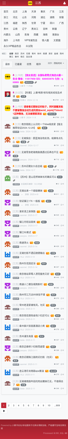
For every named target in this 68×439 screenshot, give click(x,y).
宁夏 (43, 23)
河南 (33, 17)
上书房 (16, 40)
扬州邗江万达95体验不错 (32, 294)
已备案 (18, 64)
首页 (6, 11)
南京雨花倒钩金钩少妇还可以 (34, 315)
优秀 (29, 64)
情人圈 (45, 40)
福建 (15, 23)
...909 (57, 405)
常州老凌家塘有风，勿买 (32, 304)
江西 (6, 23)
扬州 (62, 53)
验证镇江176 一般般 (29, 200)
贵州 (6, 28)
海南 (45, 34)
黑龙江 (34, 28)
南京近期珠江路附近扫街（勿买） (36, 357)
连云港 (29, 56)
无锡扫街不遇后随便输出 (32, 252)
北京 (15, 11)
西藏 (36, 34)
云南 (15, 28)
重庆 (43, 11)
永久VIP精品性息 (12, 46)
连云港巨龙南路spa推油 (31, 370)
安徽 (61, 17)
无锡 (28, 53)
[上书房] (19, 75)
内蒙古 (7, 34)
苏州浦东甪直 (26, 336)
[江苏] (18, 124)
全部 (11, 53)
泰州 (17, 56)
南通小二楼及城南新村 (30, 284)
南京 (17, 53)
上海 (24, 11)
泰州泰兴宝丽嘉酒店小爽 (32, 325)
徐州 (39, 53)
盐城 (56, 53)
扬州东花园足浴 (27, 263)
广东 (52, 11)
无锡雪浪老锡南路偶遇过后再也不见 (39, 152)
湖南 (52, 17)
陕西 (24, 23)
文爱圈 (56, 40)
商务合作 (29, 82)
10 (49, 405)
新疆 (54, 28)
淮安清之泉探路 (27, 211)
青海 (26, 34)
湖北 (43, 17)
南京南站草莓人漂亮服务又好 (34, 273)
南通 (45, 53)
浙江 (6, 17)
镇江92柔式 (25, 232)
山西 (17, 34)
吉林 (45, 28)
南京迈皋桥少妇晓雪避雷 (32, 346)
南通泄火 (24, 242)
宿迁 (22, 56)
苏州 (22, 53)
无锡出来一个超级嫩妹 (30, 190)
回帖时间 (58, 63)
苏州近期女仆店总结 (31, 166)
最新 (7, 64)
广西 (61, 23)
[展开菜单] (4, 3)
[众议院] (19, 92)
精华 (38, 64)
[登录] (64, 3)
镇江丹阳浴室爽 (27, 221)
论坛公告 (52, 114)
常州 (34, 53)
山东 (24, 17)
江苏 (61, 11)
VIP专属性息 (30, 40)
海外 (6, 40)
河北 (15, 17)
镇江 (11, 56)
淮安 (50, 53)
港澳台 (55, 34)
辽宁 (24, 28)
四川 (52, 23)
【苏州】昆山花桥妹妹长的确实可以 (37, 176)
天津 (33, 11)
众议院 (29, 46)
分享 (23, 96)
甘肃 (33, 23)
